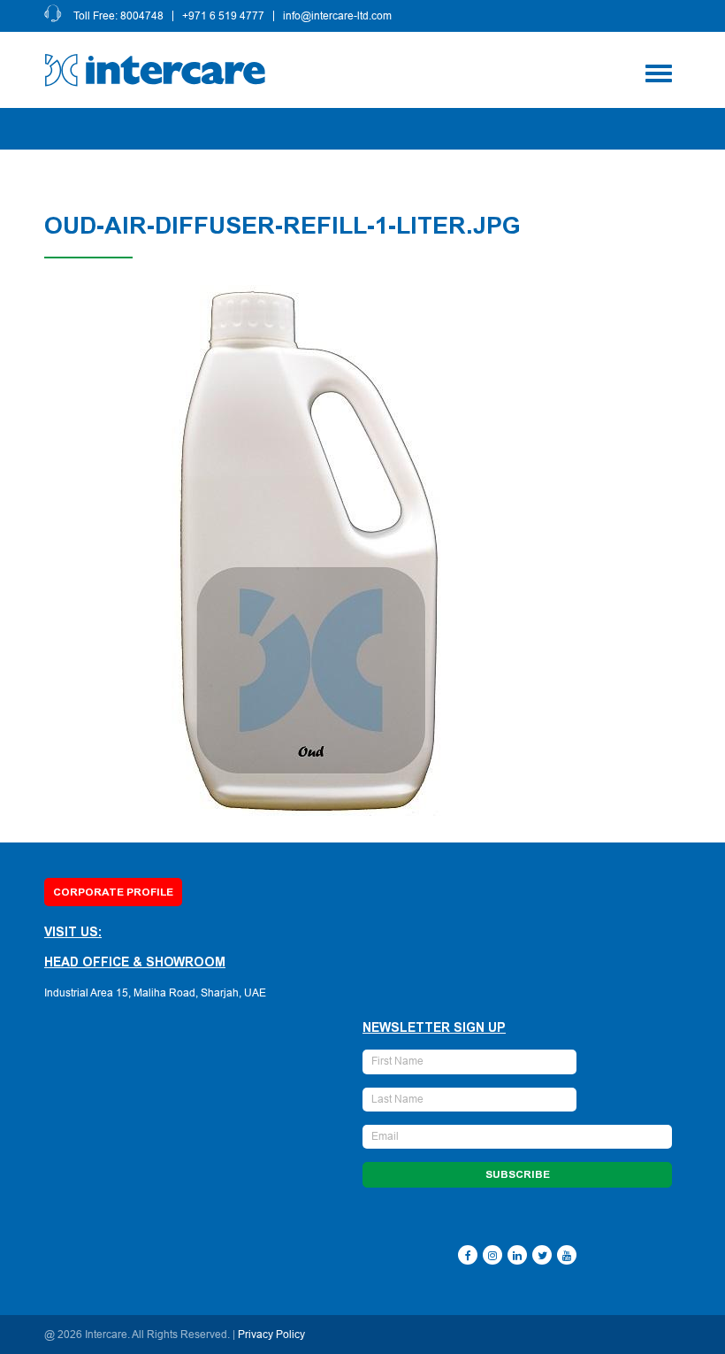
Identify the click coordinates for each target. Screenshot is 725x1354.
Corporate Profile (113, 892)
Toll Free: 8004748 (118, 16)
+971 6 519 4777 (223, 16)
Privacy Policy (271, 1334)
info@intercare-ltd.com (337, 16)
